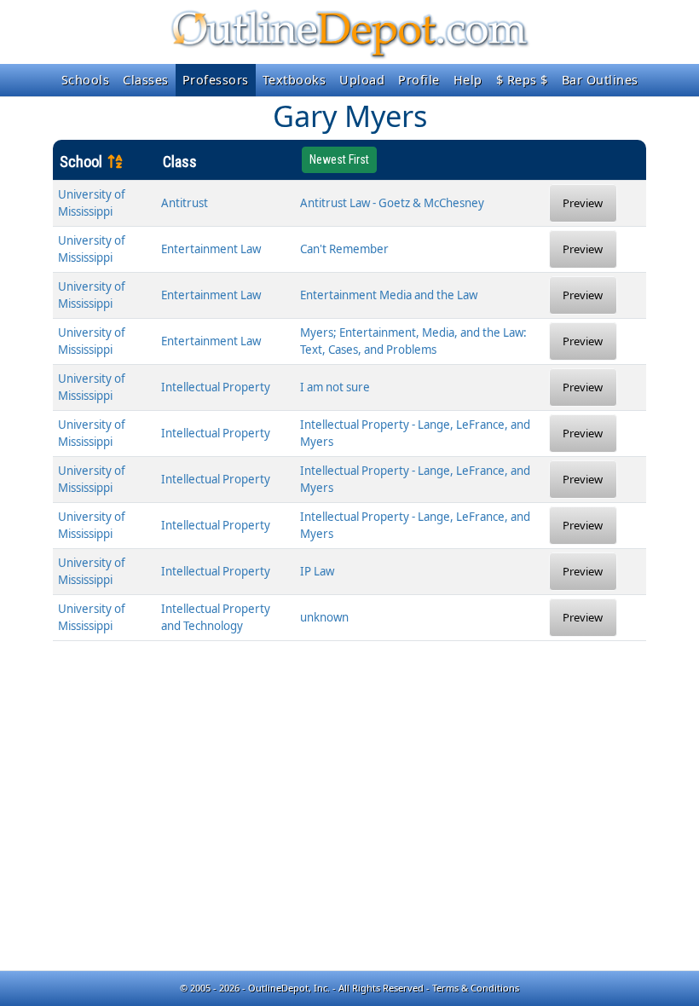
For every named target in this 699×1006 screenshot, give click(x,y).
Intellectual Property (215, 387)
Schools (85, 80)
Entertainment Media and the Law (388, 295)
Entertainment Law (211, 249)
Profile (419, 80)
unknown (324, 617)
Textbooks (294, 80)
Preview (583, 203)
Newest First (339, 159)
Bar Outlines (600, 80)
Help (467, 80)
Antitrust (184, 203)
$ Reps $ (522, 80)
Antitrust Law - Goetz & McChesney (392, 203)
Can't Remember (344, 249)
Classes (146, 80)
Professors (215, 80)
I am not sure (335, 387)
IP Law (317, 571)
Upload (361, 80)
